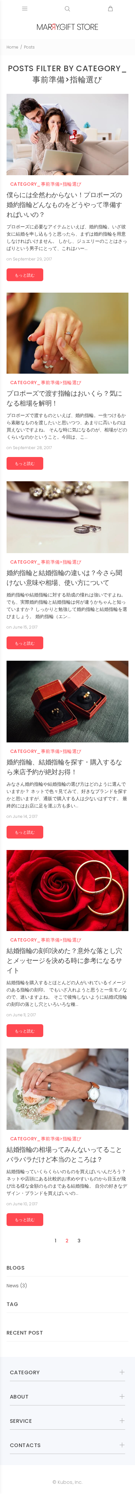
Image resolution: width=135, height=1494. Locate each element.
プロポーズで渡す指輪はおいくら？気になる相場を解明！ (64, 398)
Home (12, 47)
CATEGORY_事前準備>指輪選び (46, 184)
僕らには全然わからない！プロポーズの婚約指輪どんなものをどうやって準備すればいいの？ (64, 204)
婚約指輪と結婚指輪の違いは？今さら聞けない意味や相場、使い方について (64, 577)
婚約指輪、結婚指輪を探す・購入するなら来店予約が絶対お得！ (64, 767)
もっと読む (25, 275)
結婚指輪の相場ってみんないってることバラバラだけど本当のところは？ (64, 1154)
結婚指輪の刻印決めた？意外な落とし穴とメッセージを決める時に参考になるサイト (64, 960)
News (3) (17, 1285)
